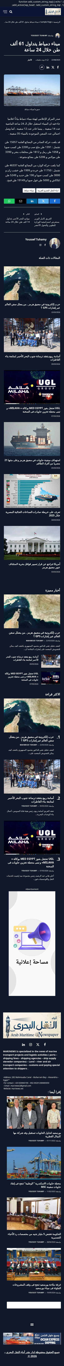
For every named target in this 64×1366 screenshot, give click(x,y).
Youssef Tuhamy (39, 35)
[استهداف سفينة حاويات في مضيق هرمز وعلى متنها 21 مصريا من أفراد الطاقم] (32, 439)
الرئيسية (57, 22)
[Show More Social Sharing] (41, 67)
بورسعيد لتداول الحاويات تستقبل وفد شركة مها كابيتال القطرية (37, 1134)
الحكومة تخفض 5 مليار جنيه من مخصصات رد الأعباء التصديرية (34, 1235)
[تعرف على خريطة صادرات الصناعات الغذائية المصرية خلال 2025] (32, 491)
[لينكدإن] (48, 67)
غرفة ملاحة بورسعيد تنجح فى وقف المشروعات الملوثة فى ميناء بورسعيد (37, 1286)
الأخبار (30, 60)
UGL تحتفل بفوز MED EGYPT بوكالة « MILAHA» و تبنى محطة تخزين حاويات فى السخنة (33, 409)
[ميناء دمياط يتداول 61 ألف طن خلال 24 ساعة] (32, 90)
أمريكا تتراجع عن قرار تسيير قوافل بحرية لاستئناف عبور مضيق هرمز (34, 565)
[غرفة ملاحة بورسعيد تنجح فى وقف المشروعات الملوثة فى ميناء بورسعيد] (34, 1264)
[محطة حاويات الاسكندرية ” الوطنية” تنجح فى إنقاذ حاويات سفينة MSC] (34, 1163)
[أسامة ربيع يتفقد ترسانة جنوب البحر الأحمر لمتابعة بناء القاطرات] (32, 335)
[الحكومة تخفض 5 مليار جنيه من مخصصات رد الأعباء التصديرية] (34, 1213)
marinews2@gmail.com (21, 1085)
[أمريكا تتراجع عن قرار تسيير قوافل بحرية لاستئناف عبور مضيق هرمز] (32, 543)
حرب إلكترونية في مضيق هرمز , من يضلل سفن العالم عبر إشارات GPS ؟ (32, 305)
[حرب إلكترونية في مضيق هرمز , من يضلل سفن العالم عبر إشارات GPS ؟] (32, 283)
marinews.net (17, 1088)
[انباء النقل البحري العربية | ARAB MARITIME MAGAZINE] (53, 12)
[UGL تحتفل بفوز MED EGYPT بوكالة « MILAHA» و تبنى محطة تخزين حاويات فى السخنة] (32, 387)
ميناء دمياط (29, 190)
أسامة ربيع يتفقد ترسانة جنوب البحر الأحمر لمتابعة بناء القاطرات (32, 358)
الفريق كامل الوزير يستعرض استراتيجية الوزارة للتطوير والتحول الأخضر (46, 222)
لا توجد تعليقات (41, 60)
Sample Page (46, 22)
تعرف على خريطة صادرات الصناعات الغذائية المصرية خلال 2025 (33, 513)
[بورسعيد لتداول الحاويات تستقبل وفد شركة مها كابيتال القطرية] (34, 1112)
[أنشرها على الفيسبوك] (57, 67)
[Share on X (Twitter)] (52, 67)
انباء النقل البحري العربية (48, 190)
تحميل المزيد (35, 1305)
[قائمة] (5, 11)
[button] (32, 1324)
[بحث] (11, 11)
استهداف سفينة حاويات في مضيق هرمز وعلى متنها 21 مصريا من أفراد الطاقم (32, 461)
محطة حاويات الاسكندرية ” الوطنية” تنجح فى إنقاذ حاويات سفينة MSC (35, 1185)
